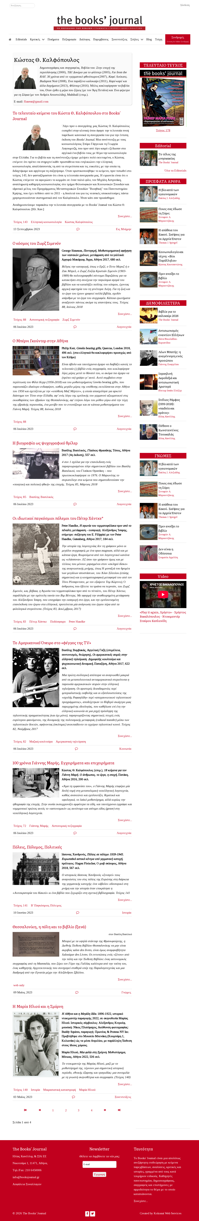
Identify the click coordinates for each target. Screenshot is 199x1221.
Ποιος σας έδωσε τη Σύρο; (170, 211)
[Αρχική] (12, 39)
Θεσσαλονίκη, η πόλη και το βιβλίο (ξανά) (49, 926)
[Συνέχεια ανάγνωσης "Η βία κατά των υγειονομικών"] (149, 193)
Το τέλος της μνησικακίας (167, 156)
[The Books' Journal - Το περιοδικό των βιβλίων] (99, 21)
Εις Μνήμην (123, 229)
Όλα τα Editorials (175, 170)
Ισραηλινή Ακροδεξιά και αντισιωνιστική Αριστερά (168, 380)
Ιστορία (126, 912)
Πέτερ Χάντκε (38, 621)
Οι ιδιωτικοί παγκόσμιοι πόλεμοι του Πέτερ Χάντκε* (58, 518)
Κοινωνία (125, 748)
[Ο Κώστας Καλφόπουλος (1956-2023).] (37, 138)
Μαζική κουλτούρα (41, 741)
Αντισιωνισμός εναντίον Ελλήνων (171, 332)
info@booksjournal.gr (26, 1177)
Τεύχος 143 (20, 222)
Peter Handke (77, 621)
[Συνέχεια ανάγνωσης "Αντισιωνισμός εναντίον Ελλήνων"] (149, 336)
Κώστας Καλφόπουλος (79, 222)
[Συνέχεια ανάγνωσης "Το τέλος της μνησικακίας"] (149, 158)
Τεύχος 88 (19, 319)
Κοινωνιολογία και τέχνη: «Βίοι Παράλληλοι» (170, 256)
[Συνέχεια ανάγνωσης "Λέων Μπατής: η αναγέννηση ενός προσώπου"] (149, 357)
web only (19, 985)
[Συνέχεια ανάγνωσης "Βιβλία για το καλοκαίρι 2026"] (149, 315)
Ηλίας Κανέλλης (166, 416)
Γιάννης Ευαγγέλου (168, 364)
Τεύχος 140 (20, 1089)
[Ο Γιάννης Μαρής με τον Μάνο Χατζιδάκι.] (37, 783)
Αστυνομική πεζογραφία (44, 319)
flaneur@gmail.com (36, 101)
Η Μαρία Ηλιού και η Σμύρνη (38, 1006)
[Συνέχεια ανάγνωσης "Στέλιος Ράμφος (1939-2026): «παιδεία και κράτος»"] (149, 407)
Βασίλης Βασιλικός (41, 497)
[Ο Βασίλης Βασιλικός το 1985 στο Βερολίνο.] (37, 464)
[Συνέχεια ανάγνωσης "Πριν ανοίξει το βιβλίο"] (149, 279)
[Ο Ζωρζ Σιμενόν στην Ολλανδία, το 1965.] (37, 280)
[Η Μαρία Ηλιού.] (37, 1045)
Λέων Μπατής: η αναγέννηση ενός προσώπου (170, 356)
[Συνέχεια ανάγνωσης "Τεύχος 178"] (163, 98)
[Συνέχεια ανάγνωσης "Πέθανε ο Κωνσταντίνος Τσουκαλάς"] (149, 431)
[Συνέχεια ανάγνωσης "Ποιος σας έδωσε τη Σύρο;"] (149, 214)
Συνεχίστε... (125, 216)
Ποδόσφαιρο (58, 621)
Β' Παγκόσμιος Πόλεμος (46, 905)
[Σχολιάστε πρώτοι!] (77, 229)
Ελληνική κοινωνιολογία (46, 222)
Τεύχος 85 (19, 497)
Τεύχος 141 (20, 905)
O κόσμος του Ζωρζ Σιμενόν (38, 243)
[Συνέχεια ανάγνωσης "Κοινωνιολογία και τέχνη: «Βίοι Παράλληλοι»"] (149, 257)
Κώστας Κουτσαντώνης (170, 264)
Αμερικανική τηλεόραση (71, 741)
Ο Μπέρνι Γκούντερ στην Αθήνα (40, 340)
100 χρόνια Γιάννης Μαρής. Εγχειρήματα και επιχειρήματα (63, 762)
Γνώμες (126, 992)
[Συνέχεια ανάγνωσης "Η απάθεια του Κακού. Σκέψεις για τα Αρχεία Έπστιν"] (149, 236)
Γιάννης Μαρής (39, 825)
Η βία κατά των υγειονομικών (168, 192)
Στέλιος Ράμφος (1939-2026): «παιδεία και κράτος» (169, 406)
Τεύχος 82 (19, 741)
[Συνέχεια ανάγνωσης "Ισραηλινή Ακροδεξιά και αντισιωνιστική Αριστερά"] (149, 381)
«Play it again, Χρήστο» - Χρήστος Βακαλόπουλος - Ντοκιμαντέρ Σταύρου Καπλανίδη (163, 616)
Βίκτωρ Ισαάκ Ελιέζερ (170, 390)
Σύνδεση (185, 5)
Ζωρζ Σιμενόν (71, 319)
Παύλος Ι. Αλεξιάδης (169, 198)
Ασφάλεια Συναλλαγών (27, 1184)
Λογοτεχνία (124, 326)
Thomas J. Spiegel (167, 242)
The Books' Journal (168, 162)
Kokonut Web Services (167, 1213)
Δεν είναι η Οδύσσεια (165, 551)
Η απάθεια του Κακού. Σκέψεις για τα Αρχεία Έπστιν (171, 234)
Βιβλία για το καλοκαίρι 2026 (168, 313)
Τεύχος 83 (19, 621)
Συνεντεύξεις (123, 1097)
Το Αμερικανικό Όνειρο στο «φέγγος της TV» (52, 642)
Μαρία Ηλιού (87, 1089)
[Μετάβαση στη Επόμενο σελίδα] (105, 1110)
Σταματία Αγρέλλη (168, 557)
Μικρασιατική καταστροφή (59, 1089)
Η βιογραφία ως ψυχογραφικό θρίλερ (45, 443)
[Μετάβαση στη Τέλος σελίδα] (119, 1110)
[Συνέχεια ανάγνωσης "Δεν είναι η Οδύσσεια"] (149, 552)
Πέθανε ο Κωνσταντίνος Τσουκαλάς (168, 429)
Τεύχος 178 (163, 130)
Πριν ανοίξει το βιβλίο (168, 275)
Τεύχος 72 (19, 825)
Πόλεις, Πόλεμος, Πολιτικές (37, 847)
